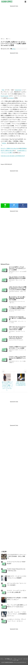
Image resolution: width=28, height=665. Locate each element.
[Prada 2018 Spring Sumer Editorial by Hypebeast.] (4, 340)
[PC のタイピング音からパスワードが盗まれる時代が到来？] (4, 310)
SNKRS (4, 143)
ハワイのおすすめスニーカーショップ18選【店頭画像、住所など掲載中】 (16, 556)
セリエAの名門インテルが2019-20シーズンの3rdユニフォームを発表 (17, 268)
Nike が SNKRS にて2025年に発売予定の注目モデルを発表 (17, 277)
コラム (13, 48)
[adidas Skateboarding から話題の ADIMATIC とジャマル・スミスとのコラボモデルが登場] (4, 290)
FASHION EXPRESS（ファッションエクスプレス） (16, 662)
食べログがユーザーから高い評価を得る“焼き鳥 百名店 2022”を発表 (17, 298)
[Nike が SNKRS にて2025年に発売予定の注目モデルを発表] (4, 280)
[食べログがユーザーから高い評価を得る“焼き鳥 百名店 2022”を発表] (4, 300)
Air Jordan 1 (11, 98)
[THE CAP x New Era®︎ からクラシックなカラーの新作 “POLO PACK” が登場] (4, 330)
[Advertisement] (14, 21)
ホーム (2, 658)
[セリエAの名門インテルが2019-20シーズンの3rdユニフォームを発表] (4, 270)
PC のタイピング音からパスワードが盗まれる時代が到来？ (17, 307)
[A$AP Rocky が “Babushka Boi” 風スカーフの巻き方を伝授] (4, 320)
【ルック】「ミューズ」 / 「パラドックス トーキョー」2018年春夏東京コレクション (17, 613)
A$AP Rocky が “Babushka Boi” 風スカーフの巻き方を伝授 (17, 318)
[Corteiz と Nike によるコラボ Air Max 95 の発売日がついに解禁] (4, 360)
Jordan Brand (18, 89)
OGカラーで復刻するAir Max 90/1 (10, 148)
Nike (3, 89)
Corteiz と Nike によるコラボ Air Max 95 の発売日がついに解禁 (17, 358)
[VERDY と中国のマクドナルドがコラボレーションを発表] (4, 350)
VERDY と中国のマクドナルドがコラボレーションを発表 (17, 347)
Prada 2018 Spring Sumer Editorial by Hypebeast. (16, 337)
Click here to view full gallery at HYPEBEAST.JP (13, 155)
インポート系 (15, 660)
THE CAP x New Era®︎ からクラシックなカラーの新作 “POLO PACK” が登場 (17, 328)
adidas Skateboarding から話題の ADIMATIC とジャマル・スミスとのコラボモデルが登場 (17, 288)
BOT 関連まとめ (8, 658)
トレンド (20, 658)
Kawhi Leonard (4, 96)
